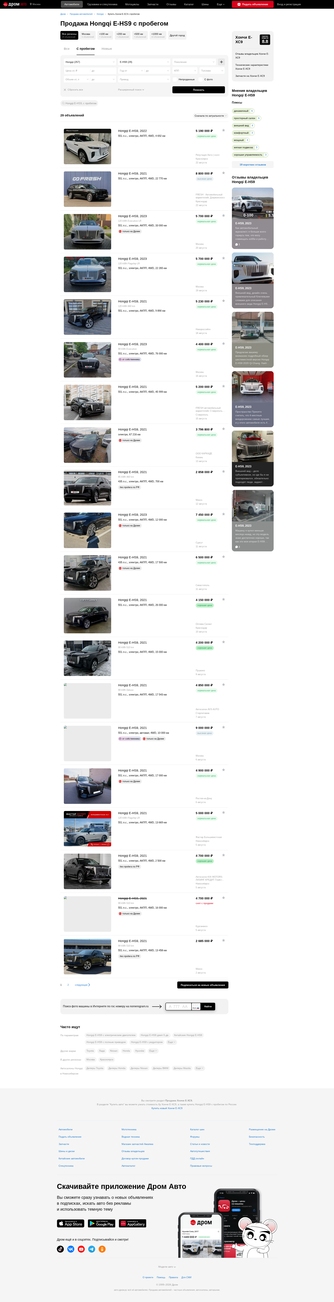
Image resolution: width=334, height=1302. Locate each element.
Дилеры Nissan (139, 1068)
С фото (208, 79)
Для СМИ (186, 1277)
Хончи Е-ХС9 (243, 39)
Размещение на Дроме (262, 1129)
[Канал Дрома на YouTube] (81, 1249)
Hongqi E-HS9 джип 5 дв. (155, 1035)
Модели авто (165, 1266)
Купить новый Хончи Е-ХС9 (167, 1108)
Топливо (206, 70)
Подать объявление (70, 1136)
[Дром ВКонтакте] (70, 1249)
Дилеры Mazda (182, 1068)
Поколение (180, 62)
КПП (176, 70)
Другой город (177, 35)
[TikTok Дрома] (60, 1249)
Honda (126, 1050)
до (147, 70)
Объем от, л (72, 79)
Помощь (161, 1277)
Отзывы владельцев (133, 1151)
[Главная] (14, 4)
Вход (289, 4)
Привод (124, 79)
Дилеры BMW (160, 1068)
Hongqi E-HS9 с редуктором (147, 1042)
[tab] (67, 51)
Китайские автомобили (72, 1158)
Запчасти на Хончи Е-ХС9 (250, 75)
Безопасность (257, 1136)
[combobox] (90, 61)
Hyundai (139, 1050)
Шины (205, 4)
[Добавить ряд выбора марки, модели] (221, 61)
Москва (36, 4)
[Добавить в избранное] (223, 130)
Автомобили (71, 4)
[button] (171, 1042)
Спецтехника (66, 1165)
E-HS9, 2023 (243, 223)
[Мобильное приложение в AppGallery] (132, 1223)
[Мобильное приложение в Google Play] (101, 1223)
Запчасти (152, 4)
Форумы (195, 1136)
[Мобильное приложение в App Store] (70, 1223)
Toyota (90, 1050)
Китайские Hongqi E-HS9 (188, 1035)
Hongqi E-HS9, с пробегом (80, 103)
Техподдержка (257, 1144)
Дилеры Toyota (94, 1068)
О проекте (148, 1277)
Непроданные (187, 79)
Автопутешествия (200, 1151)
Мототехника (129, 1129)
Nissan (113, 1050)
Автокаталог (128, 1165)
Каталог (189, 4)
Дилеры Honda (117, 1068)
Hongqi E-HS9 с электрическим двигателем (111, 1035)
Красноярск (106, 1059)
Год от (123, 70)
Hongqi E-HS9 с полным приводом (106, 1042)
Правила (173, 1277)
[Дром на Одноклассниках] (102, 1249)
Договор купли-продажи (135, 1158)
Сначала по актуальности (209, 115)
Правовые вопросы (201, 1165)
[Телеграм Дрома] (91, 1249)
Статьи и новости (200, 1144)
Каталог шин (197, 1129)
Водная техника (131, 1136)
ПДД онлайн (197, 1158)
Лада (102, 1050)
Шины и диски (67, 1151)
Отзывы (171, 4)
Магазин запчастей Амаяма (137, 1144)
